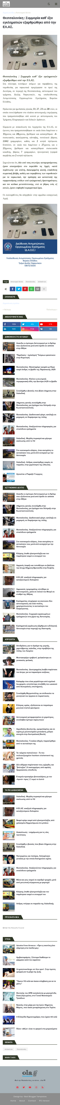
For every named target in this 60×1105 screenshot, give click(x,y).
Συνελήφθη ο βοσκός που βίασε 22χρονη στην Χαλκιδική (36, 392)
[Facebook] (12, 289)
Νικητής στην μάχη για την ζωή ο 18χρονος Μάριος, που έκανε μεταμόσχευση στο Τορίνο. (36, 1006)
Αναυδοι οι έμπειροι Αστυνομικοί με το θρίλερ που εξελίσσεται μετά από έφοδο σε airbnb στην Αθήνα (36, 346)
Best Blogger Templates (35, 1096)
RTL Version (44, 1100)
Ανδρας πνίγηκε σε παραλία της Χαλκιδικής (35, 903)
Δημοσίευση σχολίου (11, 303)
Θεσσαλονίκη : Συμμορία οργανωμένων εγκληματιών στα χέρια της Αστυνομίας (33, 615)
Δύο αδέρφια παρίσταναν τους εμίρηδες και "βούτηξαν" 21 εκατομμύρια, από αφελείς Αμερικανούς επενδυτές (35, 767)
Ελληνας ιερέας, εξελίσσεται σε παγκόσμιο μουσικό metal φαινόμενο (34, 706)
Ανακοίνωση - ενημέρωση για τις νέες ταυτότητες (32, 833)
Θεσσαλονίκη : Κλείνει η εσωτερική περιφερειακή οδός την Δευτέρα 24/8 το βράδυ (36, 380)
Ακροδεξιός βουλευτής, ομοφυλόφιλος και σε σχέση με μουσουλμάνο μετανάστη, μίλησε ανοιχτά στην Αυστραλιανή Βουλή (35, 731)
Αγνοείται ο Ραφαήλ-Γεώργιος (29, 474)
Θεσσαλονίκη (30, 282)
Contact (32, 1100)
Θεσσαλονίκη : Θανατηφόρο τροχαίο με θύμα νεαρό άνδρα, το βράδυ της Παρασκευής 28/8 (36, 368)
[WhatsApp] (31, 289)
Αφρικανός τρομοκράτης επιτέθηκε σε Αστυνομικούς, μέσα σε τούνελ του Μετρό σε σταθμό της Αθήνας (35, 592)
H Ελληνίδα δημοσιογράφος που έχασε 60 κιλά (36, 1017)
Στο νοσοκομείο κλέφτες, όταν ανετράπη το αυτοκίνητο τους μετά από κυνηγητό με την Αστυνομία (34, 453)
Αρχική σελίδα (8, 12)
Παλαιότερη (51, 309)
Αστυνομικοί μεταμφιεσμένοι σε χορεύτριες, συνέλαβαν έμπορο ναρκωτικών (35, 718)
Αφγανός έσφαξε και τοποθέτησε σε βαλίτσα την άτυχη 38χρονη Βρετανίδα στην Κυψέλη (35, 566)
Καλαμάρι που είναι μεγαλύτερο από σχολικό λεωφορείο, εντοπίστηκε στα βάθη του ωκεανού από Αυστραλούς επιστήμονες (36, 684)
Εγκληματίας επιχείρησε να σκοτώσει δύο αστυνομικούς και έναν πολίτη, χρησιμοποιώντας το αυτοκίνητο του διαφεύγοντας (34, 605)
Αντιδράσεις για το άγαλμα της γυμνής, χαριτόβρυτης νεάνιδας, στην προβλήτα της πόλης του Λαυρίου (35, 648)
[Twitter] (19, 289)
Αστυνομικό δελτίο (23, 12)
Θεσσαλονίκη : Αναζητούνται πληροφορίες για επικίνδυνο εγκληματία (36, 427)
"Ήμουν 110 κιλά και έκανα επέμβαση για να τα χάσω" (36, 982)
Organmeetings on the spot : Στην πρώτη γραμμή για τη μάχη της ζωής (36, 970)
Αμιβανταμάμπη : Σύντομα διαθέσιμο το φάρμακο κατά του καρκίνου (33, 958)
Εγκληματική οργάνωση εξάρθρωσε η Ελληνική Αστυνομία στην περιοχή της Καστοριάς (36, 627)
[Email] (37, 289)
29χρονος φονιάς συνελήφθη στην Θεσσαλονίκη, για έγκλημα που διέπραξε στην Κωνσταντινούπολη (36, 405)
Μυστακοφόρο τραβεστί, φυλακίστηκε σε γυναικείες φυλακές (33, 658)
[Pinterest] (25, 289)
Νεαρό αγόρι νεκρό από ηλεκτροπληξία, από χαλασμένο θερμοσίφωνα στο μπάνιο (35, 821)
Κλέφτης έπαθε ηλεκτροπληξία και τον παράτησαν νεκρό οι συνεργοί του (32, 554)
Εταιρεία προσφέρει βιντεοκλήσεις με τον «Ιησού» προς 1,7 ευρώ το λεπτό (34, 777)
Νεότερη (7, 309)
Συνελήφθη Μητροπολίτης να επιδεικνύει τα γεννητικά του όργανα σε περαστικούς (35, 694)
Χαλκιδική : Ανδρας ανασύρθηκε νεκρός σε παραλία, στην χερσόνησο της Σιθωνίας (34, 463)
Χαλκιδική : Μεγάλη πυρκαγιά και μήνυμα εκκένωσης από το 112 (34, 439)
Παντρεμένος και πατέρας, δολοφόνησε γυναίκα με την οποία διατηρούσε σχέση (33, 857)
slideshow (42, 282)
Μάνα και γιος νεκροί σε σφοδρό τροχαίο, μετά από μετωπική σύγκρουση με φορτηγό (36, 881)
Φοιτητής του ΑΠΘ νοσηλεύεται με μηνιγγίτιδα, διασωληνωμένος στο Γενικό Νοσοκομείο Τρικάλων (36, 995)
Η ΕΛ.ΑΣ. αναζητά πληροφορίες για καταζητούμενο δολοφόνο (31, 578)
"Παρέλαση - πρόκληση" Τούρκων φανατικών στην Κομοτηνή (35, 356)
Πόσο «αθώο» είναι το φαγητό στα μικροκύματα (36, 1029)
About (22, 1100)
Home (13, 1100)
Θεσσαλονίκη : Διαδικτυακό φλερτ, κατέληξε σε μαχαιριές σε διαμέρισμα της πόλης (36, 415)
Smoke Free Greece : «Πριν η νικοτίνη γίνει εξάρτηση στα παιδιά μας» (35, 946)
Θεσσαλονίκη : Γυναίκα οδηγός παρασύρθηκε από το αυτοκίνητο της (36, 742)
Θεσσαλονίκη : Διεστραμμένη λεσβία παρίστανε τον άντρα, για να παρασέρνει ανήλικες (36, 670)
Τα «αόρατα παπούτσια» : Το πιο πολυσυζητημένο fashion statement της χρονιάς (35, 755)
